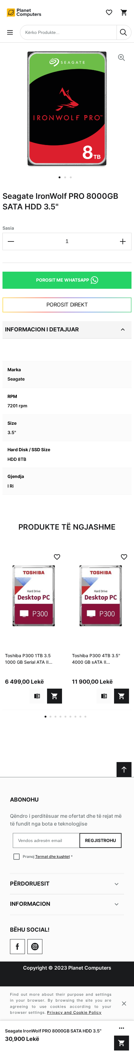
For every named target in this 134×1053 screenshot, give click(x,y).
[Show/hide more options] (121, 1028)
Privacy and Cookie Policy (74, 1012)
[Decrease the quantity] (11, 241)
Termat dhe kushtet (52, 856)
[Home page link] (24, 12)
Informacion (30, 904)
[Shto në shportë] (121, 1043)
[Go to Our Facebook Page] (17, 946)
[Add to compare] (37, 696)
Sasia (8, 228)
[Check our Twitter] (34, 946)
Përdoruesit (30, 883)
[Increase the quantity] (123, 241)
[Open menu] (9, 32)
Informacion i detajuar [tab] (42, 329)
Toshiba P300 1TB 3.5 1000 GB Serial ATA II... (28, 659)
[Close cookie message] (124, 1003)
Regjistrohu (100, 840)
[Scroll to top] (124, 769)
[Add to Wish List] (57, 557)
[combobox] (76, 32)
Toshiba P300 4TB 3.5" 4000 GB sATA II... (96, 659)
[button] (61, 181)
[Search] (124, 32)
